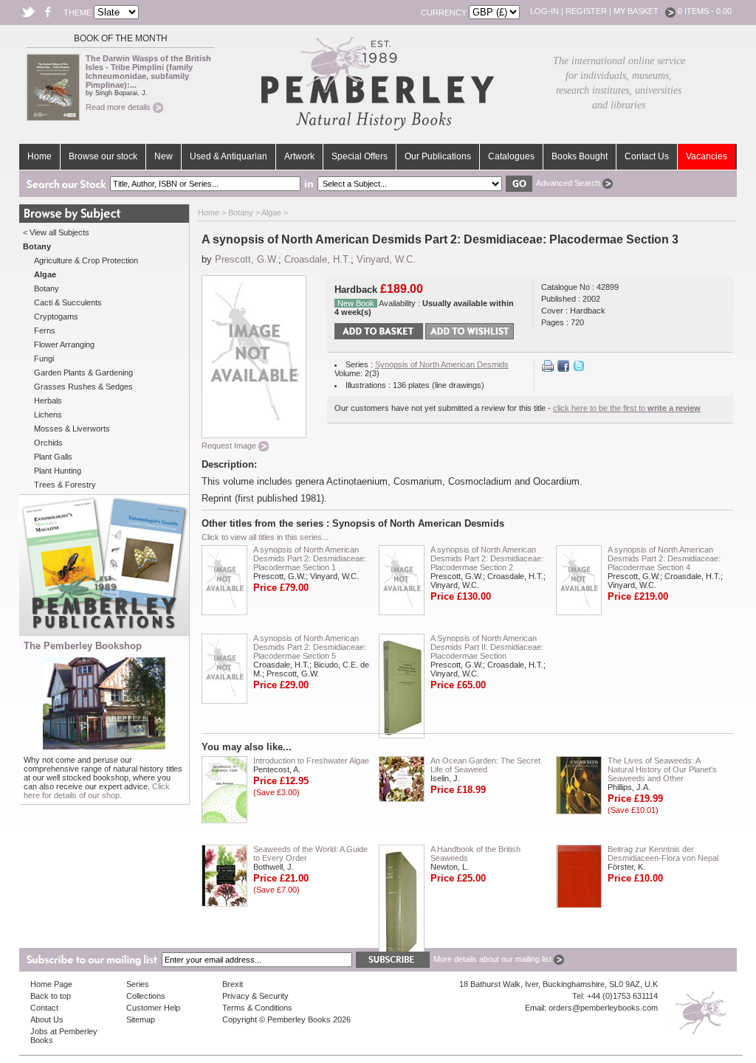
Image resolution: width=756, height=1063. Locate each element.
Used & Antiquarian (228, 156)
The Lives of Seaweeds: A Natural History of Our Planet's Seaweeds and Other (662, 769)
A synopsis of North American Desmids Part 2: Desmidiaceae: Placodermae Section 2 (486, 558)
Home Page (51, 984)
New (163, 156)
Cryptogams (56, 316)
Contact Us (647, 156)
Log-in (544, 11)
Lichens (48, 414)
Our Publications (438, 156)
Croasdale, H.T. (317, 259)
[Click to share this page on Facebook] (563, 368)
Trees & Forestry (65, 484)
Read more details (119, 107)
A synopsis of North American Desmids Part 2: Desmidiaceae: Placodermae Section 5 (309, 647)
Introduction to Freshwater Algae (311, 760)
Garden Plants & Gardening (83, 372)
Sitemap (140, 1019)
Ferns (44, 330)
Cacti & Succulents (68, 302)
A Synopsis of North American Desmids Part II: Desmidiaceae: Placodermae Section (486, 647)
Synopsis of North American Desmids (442, 364)
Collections (145, 995)
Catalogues (511, 156)
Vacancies (706, 156)
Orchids (48, 442)
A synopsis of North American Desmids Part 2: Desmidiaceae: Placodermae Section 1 (309, 558)
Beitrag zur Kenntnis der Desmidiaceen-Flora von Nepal (663, 853)
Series (137, 984)
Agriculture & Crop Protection (86, 260)
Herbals (48, 400)
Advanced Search (569, 183)
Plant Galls (53, 456)
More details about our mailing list (493, 959)
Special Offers (359, 156)
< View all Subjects (56, 232)
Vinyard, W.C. (386, 259)
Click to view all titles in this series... (265, 537)
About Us (46, 1019)
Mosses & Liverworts (72, 428)
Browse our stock (103, 156)
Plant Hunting (57, 470)
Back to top (50, 995)
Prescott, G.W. (246, 259)
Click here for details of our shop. (97, 791)
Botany (46, 288)
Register (586, 11)
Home (39, 156)
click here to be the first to (627, 408)
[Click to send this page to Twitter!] (579, 368)
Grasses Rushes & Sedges (83, 386)
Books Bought (579, 156)
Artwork (299, 156)
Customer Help (153, 1007)
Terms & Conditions (257, 1007)
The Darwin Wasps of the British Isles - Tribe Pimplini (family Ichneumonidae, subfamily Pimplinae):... (148, 71)
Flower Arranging (64, 344)
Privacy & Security (255, 995)
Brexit (232, 984)
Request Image (230, 445)
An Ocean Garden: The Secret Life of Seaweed (485, 765)
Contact (44, 1007)
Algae (271, 212)
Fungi (44, 358)
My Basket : (639, 11)
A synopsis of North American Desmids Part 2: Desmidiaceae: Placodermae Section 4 (664, 558)
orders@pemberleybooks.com (603, 1007)
